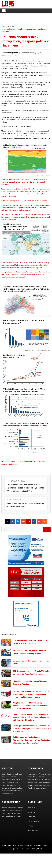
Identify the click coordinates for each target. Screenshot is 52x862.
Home (3, 26)
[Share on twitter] (7, 521)
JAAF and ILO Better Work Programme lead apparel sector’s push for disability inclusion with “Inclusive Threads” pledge (31, 717)
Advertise (31, 812)
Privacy (30, 826)
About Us (31, 808)
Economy (11, 26)
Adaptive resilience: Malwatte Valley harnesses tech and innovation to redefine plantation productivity (30, 705)
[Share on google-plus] (23, 521)
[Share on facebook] (12, 521)
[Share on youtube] (28, 521)
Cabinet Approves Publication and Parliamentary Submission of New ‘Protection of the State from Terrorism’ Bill (31, 740)
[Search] (47, 529)
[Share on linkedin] (18, 521)
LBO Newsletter (34, 821)
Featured (13, 56)
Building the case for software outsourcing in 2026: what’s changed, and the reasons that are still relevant (32, 728)
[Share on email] (39, 521)
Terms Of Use (33, 830)
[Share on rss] (44, 521)
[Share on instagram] (34, 521)
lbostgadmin (12, 53)
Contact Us (32, 817)
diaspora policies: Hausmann (20, 461)
